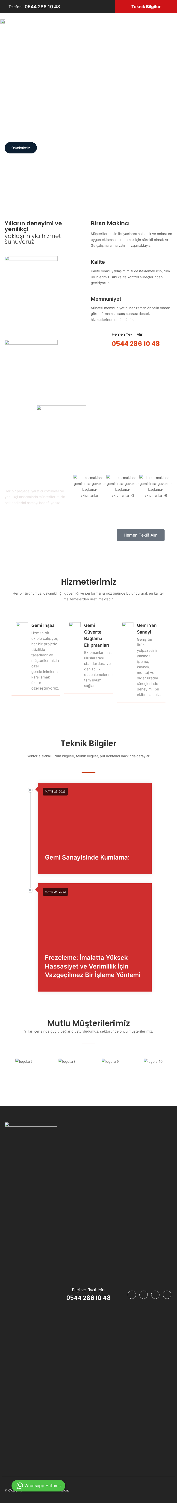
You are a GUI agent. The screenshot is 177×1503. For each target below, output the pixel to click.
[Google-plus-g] (167, 1295)
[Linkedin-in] (143, 1295)
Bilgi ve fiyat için (88, 1290)
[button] (146, 6)
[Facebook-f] (132, 1295)
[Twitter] (155, 1295)
